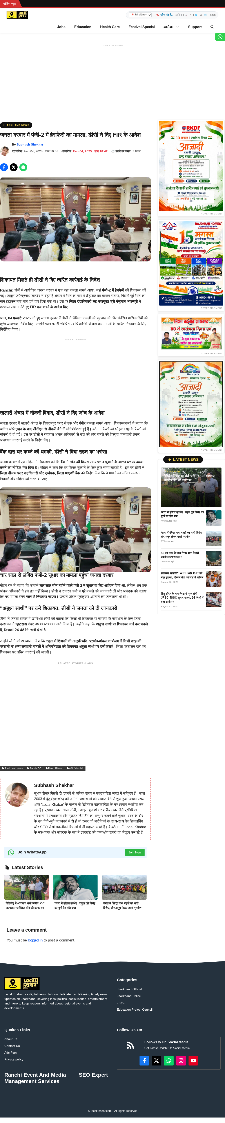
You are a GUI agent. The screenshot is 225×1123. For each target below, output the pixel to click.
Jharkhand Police (129, 996)
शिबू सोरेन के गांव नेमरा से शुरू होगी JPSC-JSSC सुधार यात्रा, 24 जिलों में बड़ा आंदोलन (182, 597)
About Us (10, 1039)
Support (195, 27)
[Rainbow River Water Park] (191, 404)
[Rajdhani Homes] (191, 263)
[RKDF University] (191, 166)
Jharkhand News (16, 125)
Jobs (61, 27)
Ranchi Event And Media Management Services (35, 1078)
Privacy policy (13, 1059)
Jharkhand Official (129, 989)
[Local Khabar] (17, 15)
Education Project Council (134, 1009)
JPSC (121, 1002)
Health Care (110, 27)
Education (82, 27)
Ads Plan (10, 1052)
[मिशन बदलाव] (191, 333)
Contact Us (12, 1045)
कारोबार (168, 27)
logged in (35, 940)
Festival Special (142, 27)
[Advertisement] (112, 79)
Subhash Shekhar (30, 144)
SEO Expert (93, 1075)
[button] (212, 27)
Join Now (135, 852)
